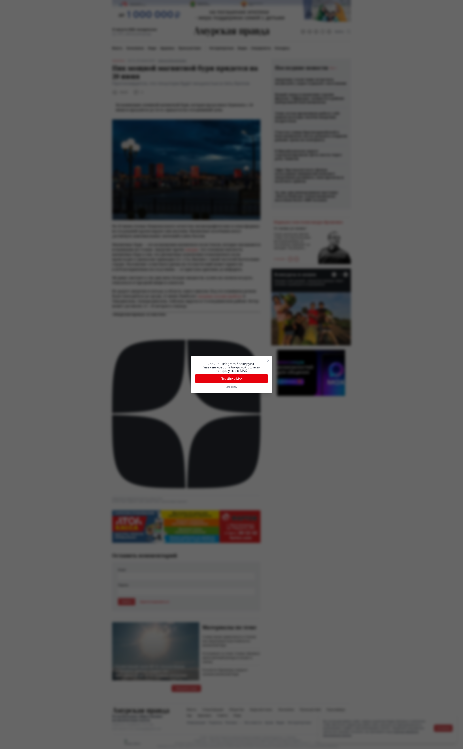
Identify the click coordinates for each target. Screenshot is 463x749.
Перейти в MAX (231, 379)
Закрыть (231, 387)
